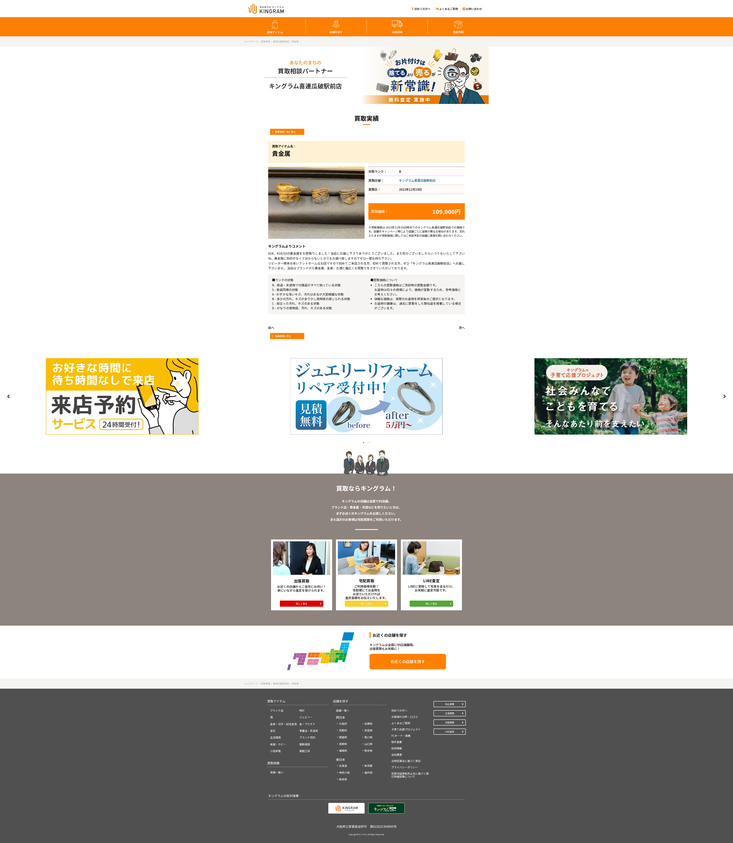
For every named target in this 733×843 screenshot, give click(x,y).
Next (724, 396)
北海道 (343, 766)
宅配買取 (458, 32)
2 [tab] (369, 443)
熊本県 (368, 750)
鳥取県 (343, 744)
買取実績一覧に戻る (285, 131)
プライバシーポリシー (404, 767)
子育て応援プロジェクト (406, 729)
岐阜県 (343, 779)
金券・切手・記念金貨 (283, 724)
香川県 (368, 737)
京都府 (343, 730)
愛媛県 (343, 737)
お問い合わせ (474, 9)
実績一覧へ (276, 772)
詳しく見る (301, 603)
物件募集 (396, 742)
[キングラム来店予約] (122, 396)
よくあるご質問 (448, 9)
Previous (8, 396)
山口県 (368, 744)
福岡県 (343, 750)
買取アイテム (275, 32)
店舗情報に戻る (283, 336)
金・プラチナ (307, 724)
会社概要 (396, 754)
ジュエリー (305, 717)
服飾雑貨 (304, 744)
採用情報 (396, 748)
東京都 (368, 766)
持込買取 (449, 704)
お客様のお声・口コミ (404, 717)
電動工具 (304, 751)
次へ (462, 327)
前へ (271, 327)
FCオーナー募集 (401, 736)
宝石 (272, 731)
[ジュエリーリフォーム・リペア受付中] (366, 396)
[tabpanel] (122, 396)
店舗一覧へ (342, 710)
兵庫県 (368, 724)
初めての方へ (422, 9)
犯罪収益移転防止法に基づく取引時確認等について (410, 775)
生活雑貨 (275, 737)
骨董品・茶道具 (308, 731)
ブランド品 (276, 710)
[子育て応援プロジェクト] (611, 396)
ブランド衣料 (307, 737)
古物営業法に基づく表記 (406, 761)
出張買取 (397, 32)
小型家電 (275, 751)
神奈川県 (344, 772)
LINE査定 (449, 731)
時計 (302, 710)
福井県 (368, 772)
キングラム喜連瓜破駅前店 (417, 180)
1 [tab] (364, 443)
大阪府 (343, 724)
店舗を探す (336, 32)
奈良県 (368, 730)
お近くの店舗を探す (408, 661)
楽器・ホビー (278, 744)
